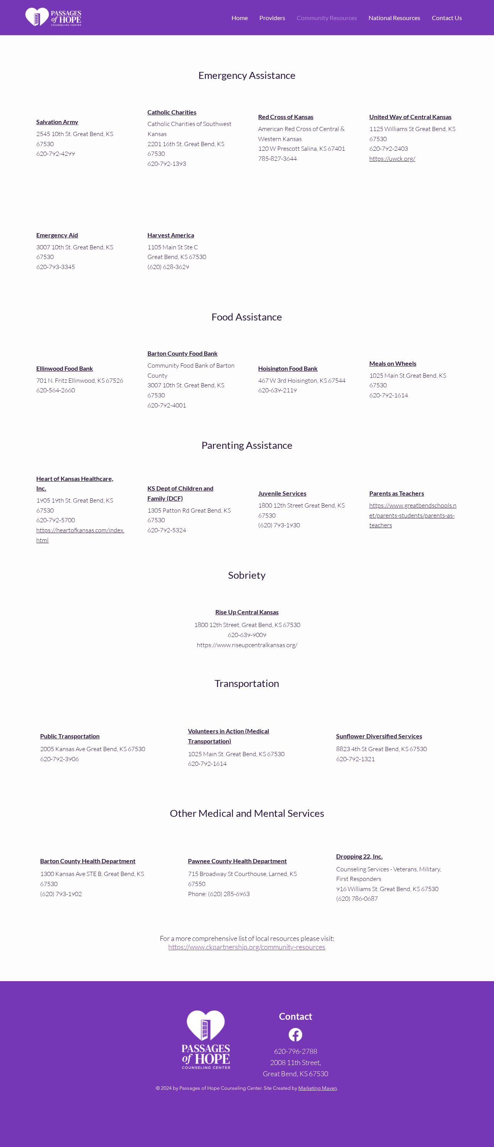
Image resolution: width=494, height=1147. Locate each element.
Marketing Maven (317, 1088)
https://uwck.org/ (392, 158)
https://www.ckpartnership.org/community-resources (246, 946)
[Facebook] (295, 1034)
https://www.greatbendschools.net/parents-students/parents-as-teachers (413, 515)
